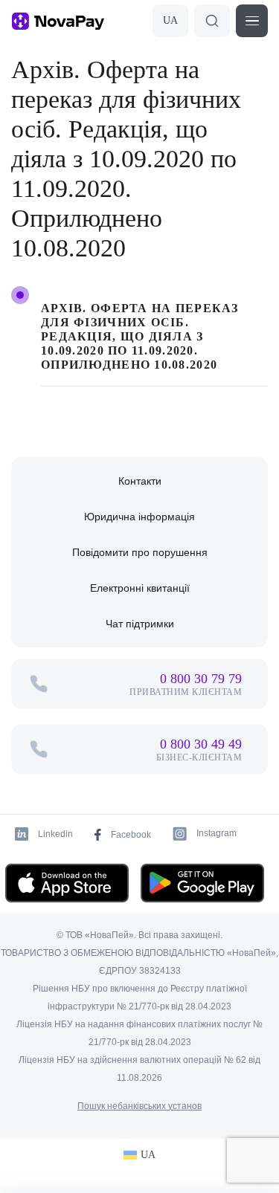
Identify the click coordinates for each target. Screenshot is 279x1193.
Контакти (139, 481)
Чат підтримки (140, 624)
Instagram (216, 833)
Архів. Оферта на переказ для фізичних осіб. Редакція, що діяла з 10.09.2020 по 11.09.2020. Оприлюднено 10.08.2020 (140, 336)
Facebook (131, 835)
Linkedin (55, 834)
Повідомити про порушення (140, 552)
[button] (252, 20)
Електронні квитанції (140, 588)
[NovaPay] (58, 21)
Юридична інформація (139, 517)
